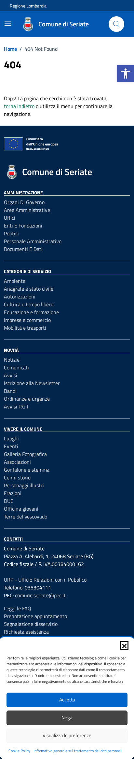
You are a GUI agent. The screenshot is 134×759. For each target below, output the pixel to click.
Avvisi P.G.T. (16, 406)
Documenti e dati (23, 249)
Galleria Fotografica (25, 454)
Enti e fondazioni (23, 225)
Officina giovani (21, 509)
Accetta (67, 699)
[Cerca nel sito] (116, 24)
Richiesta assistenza (26, 632)
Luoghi (11, 438)
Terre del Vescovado (25, 516)
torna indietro (19, 106)
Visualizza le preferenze (67, 735)
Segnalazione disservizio (31, 624)
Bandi (10, 391)
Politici (11, 233)
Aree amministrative (27, 210)
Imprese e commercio (27, 320)
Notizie (12, 360)
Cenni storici (18, 477)
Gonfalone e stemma (26, 470)
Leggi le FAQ (17, 608)
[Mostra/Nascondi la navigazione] (8, 23)
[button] (125, 73)
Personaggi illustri (24, 485)
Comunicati (16, 367)
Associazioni (17, 462)
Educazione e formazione (31, 312)
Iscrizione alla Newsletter (32, 383)
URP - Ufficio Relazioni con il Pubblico (45, 580)
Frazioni (12, 493)
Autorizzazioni (19, 296)
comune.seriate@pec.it (40, 595)
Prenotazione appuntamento (35, 616)
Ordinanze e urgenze (27, 399)
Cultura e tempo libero (28, 304)
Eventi (11, 446)
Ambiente (14, 281)
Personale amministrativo (32, 241)
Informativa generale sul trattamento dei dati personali (78, 751)
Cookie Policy (19, 751)
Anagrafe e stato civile (28, 289)
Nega (67, 717)
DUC (8, 501)
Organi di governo (24, 202)
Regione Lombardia (28, 5)
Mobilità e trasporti (25, 328)
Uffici (9, 218)
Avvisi (10, 375)
